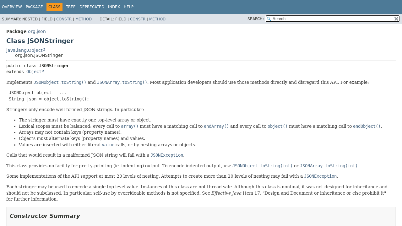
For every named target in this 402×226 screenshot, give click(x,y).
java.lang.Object (24, 50)
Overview (12, 7)
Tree (71, 7)
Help (128, 7)
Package (34, 7)
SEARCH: (255, 19)
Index (114, 7)
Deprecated (91, 7)
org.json (37, 31)
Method (83, 19)
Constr (64, 19)
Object (33, 71)
